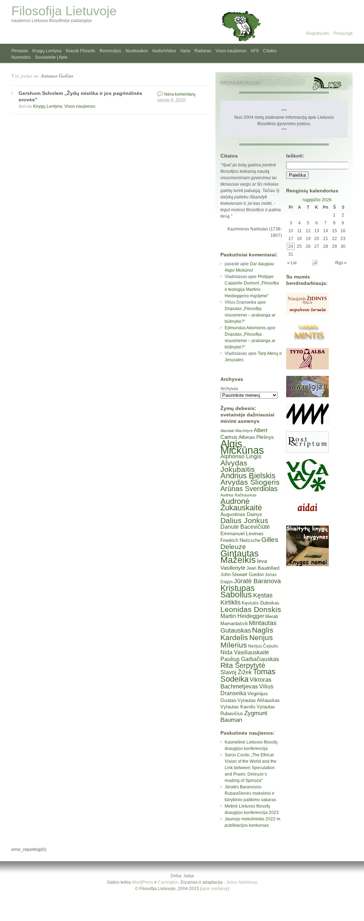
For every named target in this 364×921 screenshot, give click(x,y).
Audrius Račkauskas (238, 495)
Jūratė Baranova (257, 581)
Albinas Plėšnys (256, 437)
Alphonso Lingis (240, 456)
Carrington (168, 882)
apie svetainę (215, 888)
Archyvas (229, 388)
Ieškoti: (295, 156)
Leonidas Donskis (250, 609)
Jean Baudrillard (262, 568)
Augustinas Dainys (241, 514)
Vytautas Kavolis (238, 706)
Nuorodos (21, 57)
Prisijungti (343, 33)
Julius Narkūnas (241, 882)
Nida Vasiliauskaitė (244, 652)
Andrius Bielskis (247, 475)
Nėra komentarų (180, 94)
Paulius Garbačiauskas (249, 659)
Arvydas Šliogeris (250, 482)
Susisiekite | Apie (51, 57)
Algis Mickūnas (242, 447)
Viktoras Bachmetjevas (246, 683)
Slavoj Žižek (236, 672)
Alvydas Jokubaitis (237, 466)
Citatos (270, 50)
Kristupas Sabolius (237, 591)
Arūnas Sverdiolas (249, 489)
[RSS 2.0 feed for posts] (326, 83)
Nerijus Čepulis (263, 646)
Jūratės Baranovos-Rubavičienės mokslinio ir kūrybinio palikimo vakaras (250, 793)
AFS (255, 50)
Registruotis (317, 33)
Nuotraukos (136, 50)
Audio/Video (164, 50)
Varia (185, 50)
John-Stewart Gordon (242, 574)
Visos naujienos (230, 50)
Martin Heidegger (242, 616)
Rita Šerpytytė (242, 665)
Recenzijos (110, 50)
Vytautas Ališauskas (258, 700)
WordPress (142, 882)
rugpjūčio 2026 (317, 199)
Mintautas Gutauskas (248, 626)
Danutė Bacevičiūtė (245, 527)
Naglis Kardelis (246, 633)
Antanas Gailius (57, 75)
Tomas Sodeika (247, 675)
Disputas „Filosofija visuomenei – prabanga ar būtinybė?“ (250, 315)
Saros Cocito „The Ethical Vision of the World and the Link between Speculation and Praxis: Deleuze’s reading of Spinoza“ (251, 767)
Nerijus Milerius (246, 641)
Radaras (202, 50)
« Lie (292, 262)
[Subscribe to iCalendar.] (315, 264)
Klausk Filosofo (80, 50)
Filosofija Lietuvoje (64, 11)
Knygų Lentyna (46, 50)
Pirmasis (19, 50)
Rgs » (341, 262)
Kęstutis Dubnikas (260, 603)
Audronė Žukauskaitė (241, 504)
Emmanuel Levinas (241, 533)
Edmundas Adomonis (245, 327)
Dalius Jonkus (244, 520)
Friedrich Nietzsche (240, 540)
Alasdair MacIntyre (236, 430)
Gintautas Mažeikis (239, 556)
